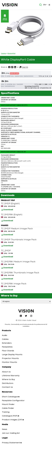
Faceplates (7, 347)
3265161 (17, 76)
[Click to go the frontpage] (9, 4)
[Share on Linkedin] (15, 67)
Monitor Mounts (9, 362)
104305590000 (10, 86)
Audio (4, 335)
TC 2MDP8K (9, 84)
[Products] (49, 4)
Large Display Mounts (12, 354)
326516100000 (28, 76)
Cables (3, 53)
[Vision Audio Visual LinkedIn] (21, 316)
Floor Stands (8, 351)
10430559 (20, 84)
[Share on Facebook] (9, 67)
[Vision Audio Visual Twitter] (26, 316)
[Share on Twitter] (12, 67)
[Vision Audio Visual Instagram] (31, 316)
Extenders (7, 343)
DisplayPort (11, 53)
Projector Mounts (10, 358)
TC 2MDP (8, 76)
